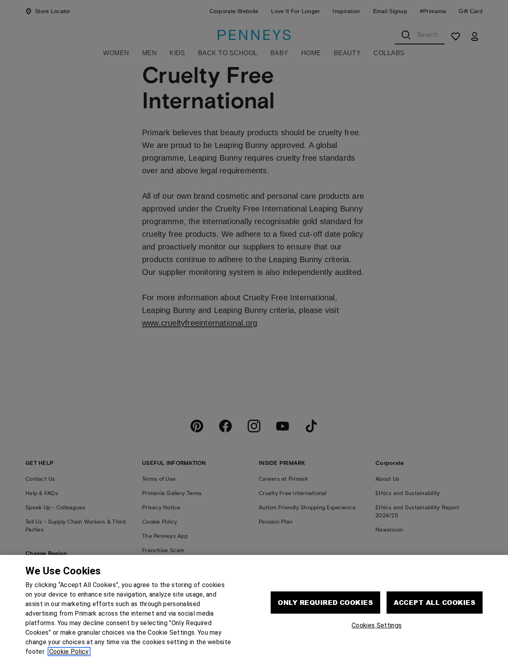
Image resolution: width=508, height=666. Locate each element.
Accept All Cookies (434, 602)
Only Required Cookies (325, 602)
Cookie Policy (69, 651)
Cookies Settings (377, 625)
